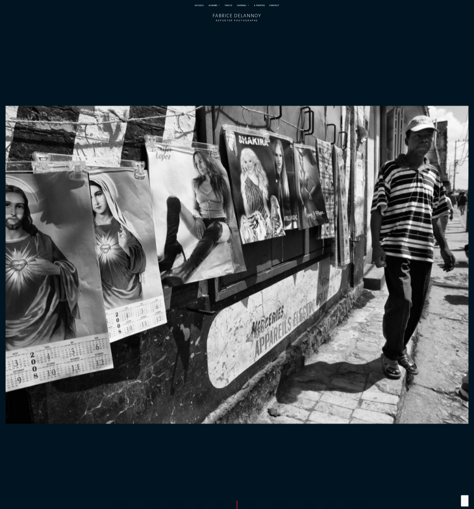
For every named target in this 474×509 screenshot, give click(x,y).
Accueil (199, 5)
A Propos (259, 5)
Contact (274, 5)
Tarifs (228, 5)
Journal (242, 5)
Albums (213, 5)
